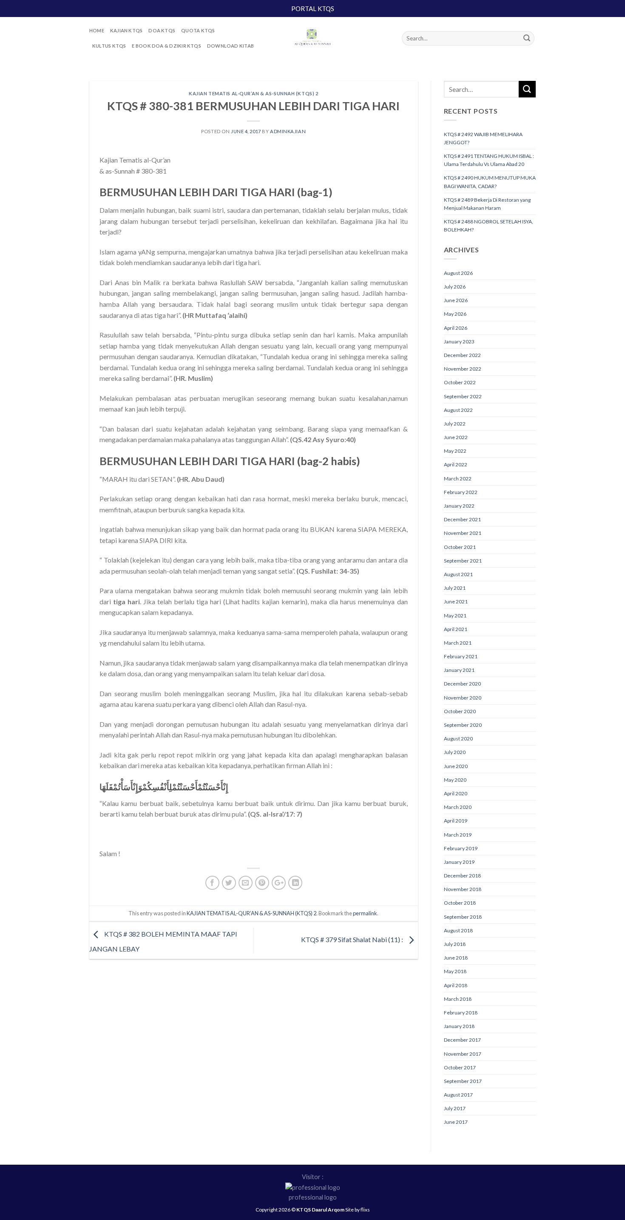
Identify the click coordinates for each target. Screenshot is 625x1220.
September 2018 (463, 917)
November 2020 (462, 697)
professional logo (313, 1197)
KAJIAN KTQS (126, 30)
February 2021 (460, 656)
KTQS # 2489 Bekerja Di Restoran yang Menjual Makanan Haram (487, 204)
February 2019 (460, 848)
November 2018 (462, 889)
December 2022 (462, 355)
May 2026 (455, 314)
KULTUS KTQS (109, 46)
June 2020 (456, 766)
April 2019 (455, 820)
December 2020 (462, 683)
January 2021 (459, 670)
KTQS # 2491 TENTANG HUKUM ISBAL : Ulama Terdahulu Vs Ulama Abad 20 (489, 160)
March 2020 (458, 807)
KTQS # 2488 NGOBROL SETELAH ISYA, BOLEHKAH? (488, 225)
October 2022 (460, 382)
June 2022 (456, 437)
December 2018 (462, 875)
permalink (365, 913)
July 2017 (455, 1108)
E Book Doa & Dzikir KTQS (166, 46)
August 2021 (458, 574)
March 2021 (458, 643)
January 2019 (459, 862)
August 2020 (458, 738)
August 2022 (458, 410)
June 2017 (456, 1122)
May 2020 (455, 780)
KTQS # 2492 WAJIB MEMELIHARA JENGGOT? (483, 138)
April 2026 (455, 328)
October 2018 (460, 903)
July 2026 (455, 286)
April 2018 (455, 985)
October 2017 (460, 1067)
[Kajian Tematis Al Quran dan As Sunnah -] (312, 38)
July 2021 (455, 588)
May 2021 (455, 615)
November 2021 (462, 533)
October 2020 (460, 711)
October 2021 (460, 547)
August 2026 (458, 273)
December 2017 (462, 1040)
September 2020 (463, 725)
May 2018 (455, 971)
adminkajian (288, 131)
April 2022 (455, 464)
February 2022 (460, 492)
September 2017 (463, 1081)
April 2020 (455, 793)
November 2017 (462, 1054)
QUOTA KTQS (198, 30)
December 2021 (462, 519)
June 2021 (456, 601)
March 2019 (458, 834)
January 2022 (459, 506)
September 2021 (463, 560)
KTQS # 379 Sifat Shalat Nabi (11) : (352, 939)
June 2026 (456, 300)
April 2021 (455, 629)
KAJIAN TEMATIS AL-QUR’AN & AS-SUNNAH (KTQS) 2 (253, 93)
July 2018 (455, 944)
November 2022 (462, 369)
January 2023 (459, 341)
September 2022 (463, 396)
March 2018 (458, 999)
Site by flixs (357, 1209)
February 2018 (460, 1012)
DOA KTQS (161, 30)
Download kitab (230, 46)
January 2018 (459, 1026)
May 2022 (455, 451)
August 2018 (458, 930)
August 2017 (458, 1094)
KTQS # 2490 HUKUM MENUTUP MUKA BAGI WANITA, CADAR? (490, 181)
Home (96, 30)
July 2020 (455, 752)
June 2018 (456, 957)
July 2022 (455, 423)
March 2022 (458, 478)
